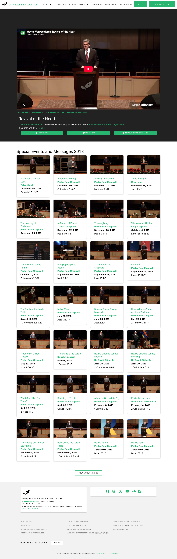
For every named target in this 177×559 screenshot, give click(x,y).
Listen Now (43, 133)
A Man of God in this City (106, 398)
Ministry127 (25, 525)
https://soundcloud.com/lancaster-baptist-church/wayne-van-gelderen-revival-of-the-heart (52, 112)
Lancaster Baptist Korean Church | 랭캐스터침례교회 (88, 533)
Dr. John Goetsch (66, 357)
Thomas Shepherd (67, 226)
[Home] (4, 4)
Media (82, 4)
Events (96, 4)
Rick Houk (136, 182)
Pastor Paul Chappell (68, 182)
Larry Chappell (139, 226)
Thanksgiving (101, 223)
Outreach (110, 4)
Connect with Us (64, 4)
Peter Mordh (26, 185)
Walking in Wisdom (104, 178)
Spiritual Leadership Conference (126, 521)
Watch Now (90, 133)
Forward (135, 264)
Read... (41, 127)
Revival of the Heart (141, 398)
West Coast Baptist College (32, 533)
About (45, 4)
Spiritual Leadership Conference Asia (128, 525)
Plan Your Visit (162, 4)
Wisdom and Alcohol (141, 223)
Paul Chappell (26, 521)
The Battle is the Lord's (69, 353)
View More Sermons (88, 473)
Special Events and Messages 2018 (106, 124)
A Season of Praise (67, 223)
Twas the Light (139, 178)
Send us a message (30, 508)
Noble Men (63, 309)
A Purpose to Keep (66, 178)
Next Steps (126, 4)
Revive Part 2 (101, 442)
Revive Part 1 (138, 442)
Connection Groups (30, 501)
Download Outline (133, 133)
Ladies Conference (120, 529)
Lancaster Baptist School (77, 521)
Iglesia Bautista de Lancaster (79, 529)
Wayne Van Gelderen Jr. (31, 124)
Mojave (57, 543)
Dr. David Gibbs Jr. (104, 360)
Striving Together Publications (34, 529)
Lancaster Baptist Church (23, 4)
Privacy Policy (114, 553)
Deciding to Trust (66, 398)
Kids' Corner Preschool (76, 525)
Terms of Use (100, 553)
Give (140, 4)
